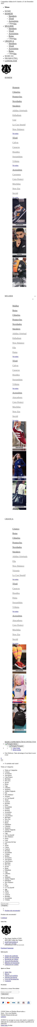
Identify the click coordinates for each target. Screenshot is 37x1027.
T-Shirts (15, 161)
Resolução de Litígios (11, 959)
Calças (15, 142)
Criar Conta (16, 748)
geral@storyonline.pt (11, 942)
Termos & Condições (11, 956)
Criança (15, 529)
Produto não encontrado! (12, 910)
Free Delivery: (9, 753)
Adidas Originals (19, 110)
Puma (14, 352)
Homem (15, 87)
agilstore (3, 1017)
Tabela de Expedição (11, 975)
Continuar (4, 918)
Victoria (15, 570)
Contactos (8, 981)
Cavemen (16, 174)
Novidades (17, 101)
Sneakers (16, 106)
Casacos (16, 147)
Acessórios (17, 170)
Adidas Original (19, 333)
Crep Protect (17, 179)
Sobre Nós (8, 972)
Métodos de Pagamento (12, 963)
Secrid (15, 193)
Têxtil (15, 138)
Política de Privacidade (12, 957)
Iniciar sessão (17, 750)
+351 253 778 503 (10, 944)
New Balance (18, 129)
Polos (14, 598)
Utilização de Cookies (11, 964)
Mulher (15, 306)
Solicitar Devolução (11, 977)
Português (20, 746)
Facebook (4, 948)
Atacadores (17, 397)
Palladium (16, 115)
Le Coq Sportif (18, 124)
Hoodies (16, 152)
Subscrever (5, 994)
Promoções (17, 96)
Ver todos (15, 133)
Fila (14, 347)
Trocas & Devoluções (11, 961)
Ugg (14, 120)
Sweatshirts (17, 156)
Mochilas (16, 184)
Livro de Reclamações (12, 979)
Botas (14, 310)
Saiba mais (4, 1025)
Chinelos (16, 92)
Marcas (7, 974)
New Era (16, 188)
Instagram (10, 948)
